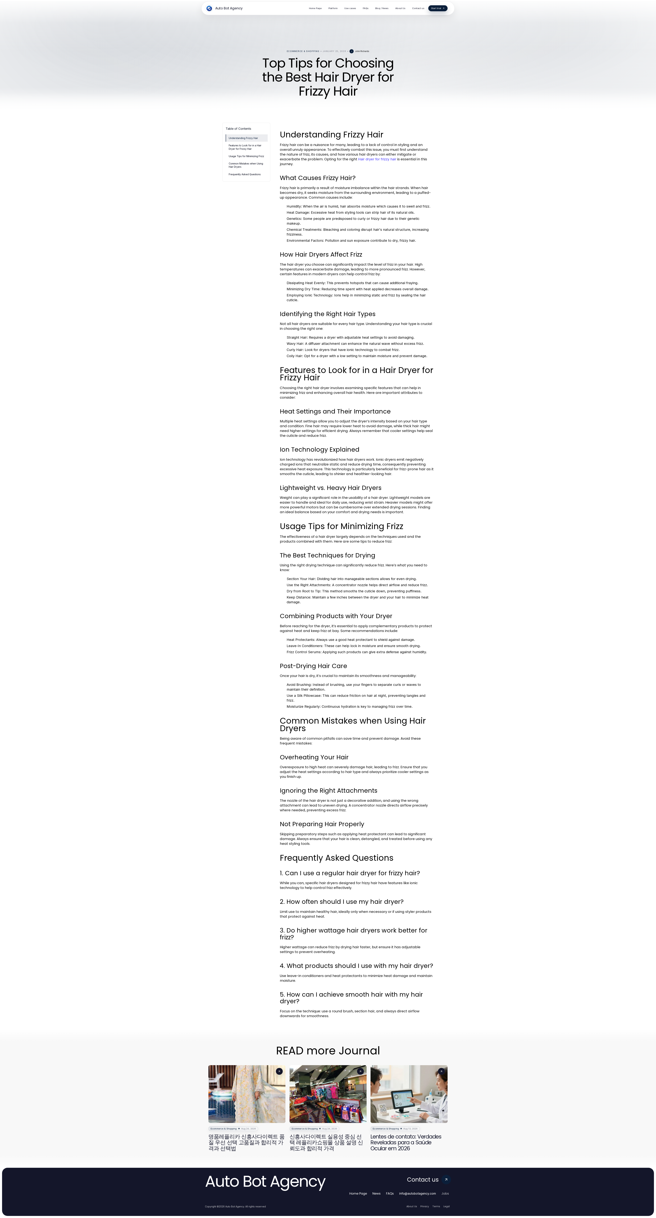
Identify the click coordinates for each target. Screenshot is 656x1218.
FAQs (390, 1193)
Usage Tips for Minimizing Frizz (246, 156)
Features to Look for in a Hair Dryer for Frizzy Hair (245, 147)
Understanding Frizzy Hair (243, 138)
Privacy (424, 1206)
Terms (436, 1206)
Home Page (358, 1193)
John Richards (362, 51)
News (376, 1193)
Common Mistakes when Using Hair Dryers (246, 165)
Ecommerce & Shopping (303, 51)
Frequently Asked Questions (245, 174)
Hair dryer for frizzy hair (377, 159)
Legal (446, 1206)
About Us (411, 1206)
